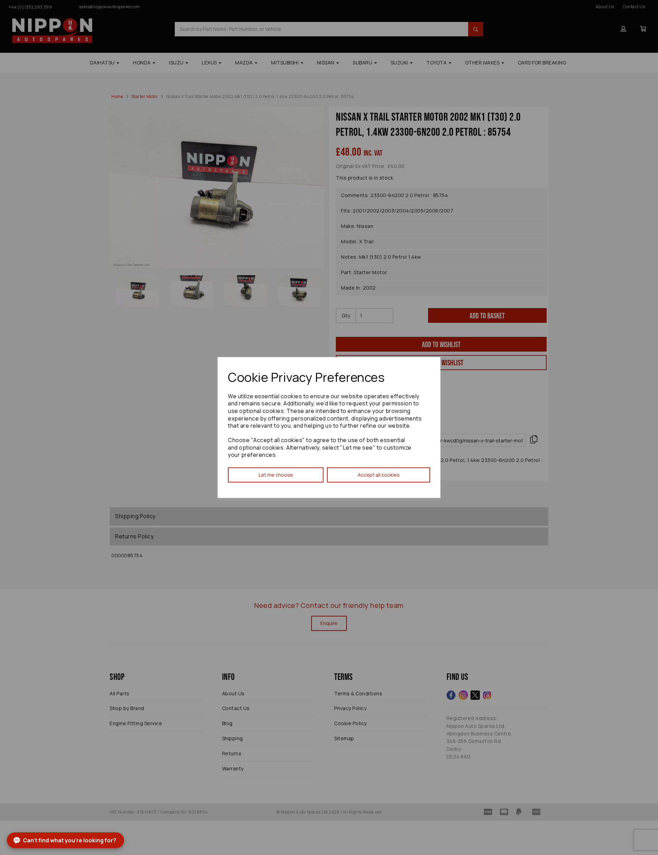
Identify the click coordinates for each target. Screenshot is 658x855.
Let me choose (276, 475)
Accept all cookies (379, 475)
